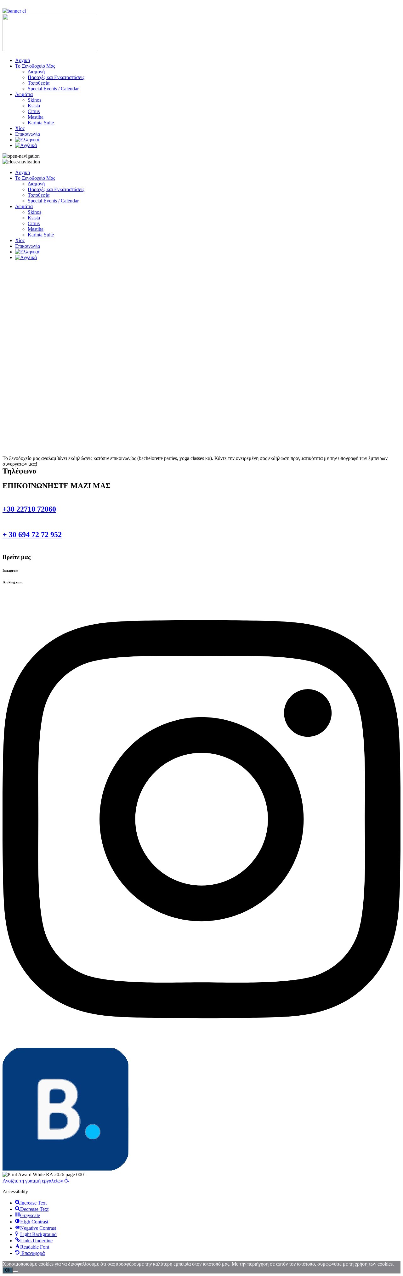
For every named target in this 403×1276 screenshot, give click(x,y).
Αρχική (22, 60)
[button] (36, 1180)
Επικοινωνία (27, 134)
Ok (7, 1270)
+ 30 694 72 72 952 (32, 534)
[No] (15, 1272)
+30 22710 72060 (29, 509)
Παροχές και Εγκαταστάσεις (56, 77)
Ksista (34, 105)
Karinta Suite (41, 122)
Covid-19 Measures (22, 5)
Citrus (34, 111)
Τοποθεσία (38, 83)
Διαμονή (36, 71)
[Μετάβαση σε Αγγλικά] (26, 145)
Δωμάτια (24, 94)
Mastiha (35, 117)
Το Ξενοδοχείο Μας (35, 66)
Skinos (34, 100)
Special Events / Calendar (53, 88)
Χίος (20, 128)
